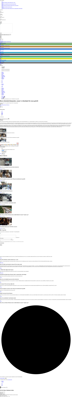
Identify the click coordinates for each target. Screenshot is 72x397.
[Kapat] (1, 38)
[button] (1, 37)
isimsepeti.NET (10, 379)
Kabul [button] (5, 378)
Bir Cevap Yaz (3, 230)
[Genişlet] (0, 393)
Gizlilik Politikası (2, 378)
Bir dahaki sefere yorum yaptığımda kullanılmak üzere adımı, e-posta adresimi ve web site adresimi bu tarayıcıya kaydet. (12, 241)
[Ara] (1, 35)
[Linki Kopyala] (8, 118)
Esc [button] (9, 396)
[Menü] (1, 23)
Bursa (1, 192)
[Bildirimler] (1, 64)
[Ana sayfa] (2, 86)
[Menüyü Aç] (1, 33)
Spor (0, 282)
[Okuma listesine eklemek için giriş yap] (0, 181)
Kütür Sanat (1, 262)
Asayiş (1, 168)
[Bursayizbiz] (6, 32)
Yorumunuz (18, 237)
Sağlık (1, 268)
